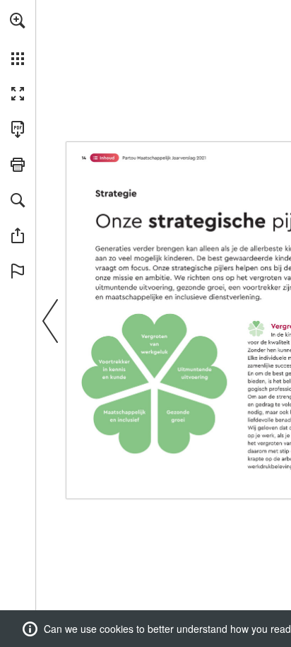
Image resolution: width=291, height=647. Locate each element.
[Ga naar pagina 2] (104, 157)
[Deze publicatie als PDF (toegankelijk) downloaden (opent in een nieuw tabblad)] (17, 129)
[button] (17, 20)
